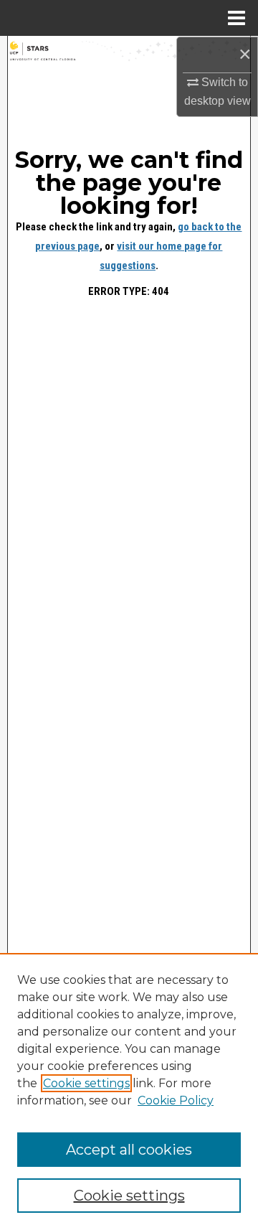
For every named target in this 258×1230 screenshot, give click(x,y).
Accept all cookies (129, 1149)
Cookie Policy (176, 1100)
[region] (129, 1091)
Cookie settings (86, 1083)
